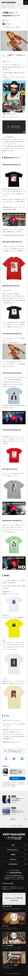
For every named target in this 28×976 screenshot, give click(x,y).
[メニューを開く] (25, 2)
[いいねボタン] (5, 751)
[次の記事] (13, 6)
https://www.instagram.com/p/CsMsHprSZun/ (13, 235)
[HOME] (9, 2)
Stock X (8, 742)
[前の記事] (9, 6)
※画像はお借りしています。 (9, 113)
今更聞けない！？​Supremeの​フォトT (16, 55)
